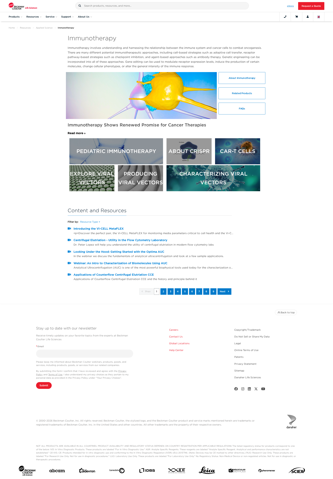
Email (40, 346)
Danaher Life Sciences (247, 377)
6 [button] (192, 291)
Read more (75, 133)
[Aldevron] (87, 471)
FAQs (242, 108)
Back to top (288, 312)
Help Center (176, 350)
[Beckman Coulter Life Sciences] (23, 6)
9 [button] (213, 291)
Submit (44, 385)
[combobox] (162, 5)
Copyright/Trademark (247, 329)
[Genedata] (117, 471)
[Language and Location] (318, 16)
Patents (239, 357)
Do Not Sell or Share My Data (252, 336)
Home (12, 27)
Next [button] (223, 291)
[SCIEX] (297, 471)
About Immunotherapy (242, 78)
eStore (290, 6)
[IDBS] (147, 471)
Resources (25, 27)
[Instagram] (242, 389)
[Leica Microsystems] (207, 471)
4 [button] (178, 291)
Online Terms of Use (246, 350)
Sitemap (239, 370)
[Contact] (285, 16)
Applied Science (44, 27)
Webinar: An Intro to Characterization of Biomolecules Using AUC (120, 263)
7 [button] (199, 291)
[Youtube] (263, 389)
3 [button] (170, 291)
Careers (173, 329)
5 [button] (185, 291)
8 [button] (206, 291)
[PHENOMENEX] (267, 471)
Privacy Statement (245, 363)
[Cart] (296, 16)
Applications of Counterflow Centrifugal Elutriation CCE (114, 274)
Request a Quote (311, 6)
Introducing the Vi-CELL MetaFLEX (99, 228)
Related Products (242, 93)
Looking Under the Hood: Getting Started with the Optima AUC (119, 251)
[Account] (307, 16)
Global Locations (179, 343)
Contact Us (176, 336)
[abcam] (57, 471)
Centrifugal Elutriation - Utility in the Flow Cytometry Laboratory (120, 240)
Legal (237, 343)
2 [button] (163, 291)
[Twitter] (256, 389)
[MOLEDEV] (237, 471)
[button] (80, 6)
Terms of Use (55, 374)
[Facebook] (236, 389)
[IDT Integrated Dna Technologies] (177, 471)
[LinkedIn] (249, 389)
